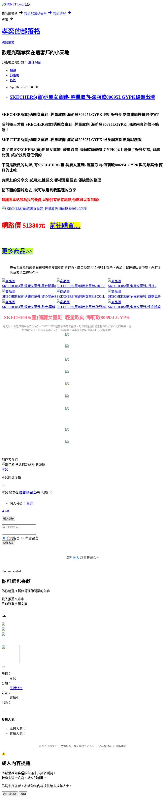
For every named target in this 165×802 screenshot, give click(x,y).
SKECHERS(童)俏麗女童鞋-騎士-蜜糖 (28, 307)
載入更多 (8, 518)
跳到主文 (8, 42)
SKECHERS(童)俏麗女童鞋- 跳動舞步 (134, 296)
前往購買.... (65, 225)
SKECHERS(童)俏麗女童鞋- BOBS (81, 286)
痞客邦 (24, 492)
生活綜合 (34, 62)
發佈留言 (8, 543)
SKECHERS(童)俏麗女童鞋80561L (81, 296)
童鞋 (30, 503)
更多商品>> (17, 251)
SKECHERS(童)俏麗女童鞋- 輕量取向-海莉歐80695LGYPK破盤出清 (82, 97)
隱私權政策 (105, 746)
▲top (5, 510)
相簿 (13, 70)
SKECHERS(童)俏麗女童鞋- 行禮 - (132, 286)
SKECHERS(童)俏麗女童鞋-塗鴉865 (82, 307)
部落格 (14, 75)
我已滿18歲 (9, 794)
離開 (23, 794)
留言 (33, 492)
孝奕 (5, 469)
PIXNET (52, 746)
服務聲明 (121, 746)
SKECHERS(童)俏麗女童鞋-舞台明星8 (29, 286)
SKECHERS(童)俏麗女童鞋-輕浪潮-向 (134, 307)
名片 (13, 80)
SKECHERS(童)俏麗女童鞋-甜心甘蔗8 (29, 296)
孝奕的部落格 (21, 31)
